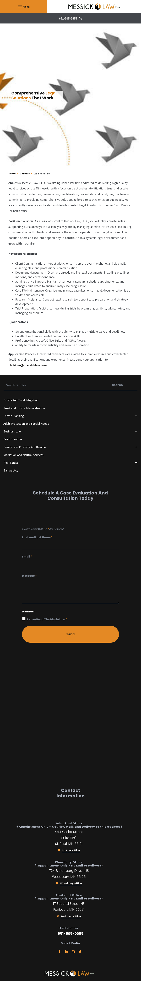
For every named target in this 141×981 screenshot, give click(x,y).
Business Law (12, 431)
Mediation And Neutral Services (23, 455)
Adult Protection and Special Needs (26, 424)
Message (29, 576)
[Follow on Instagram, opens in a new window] (73, 951)
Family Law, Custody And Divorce (24, 447)
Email (27, 556)
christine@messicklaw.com (27, 365)
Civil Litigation (12, 439)
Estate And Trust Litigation (20, 400)
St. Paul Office (71, 850)
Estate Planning (13, 416)
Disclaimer (28, 611)
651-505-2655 (68, 18)
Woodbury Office (71, 883)
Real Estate (10, 463)
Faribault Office (71, 916)
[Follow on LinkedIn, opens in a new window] (66, 951)
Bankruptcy (10, 470)
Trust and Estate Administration (24, 408)
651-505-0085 (70, 933)
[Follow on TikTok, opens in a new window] (80, 951)
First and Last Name (37, 537)
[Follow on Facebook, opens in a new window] (59, 951)
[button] (23, 6)
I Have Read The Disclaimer (47, 619)
